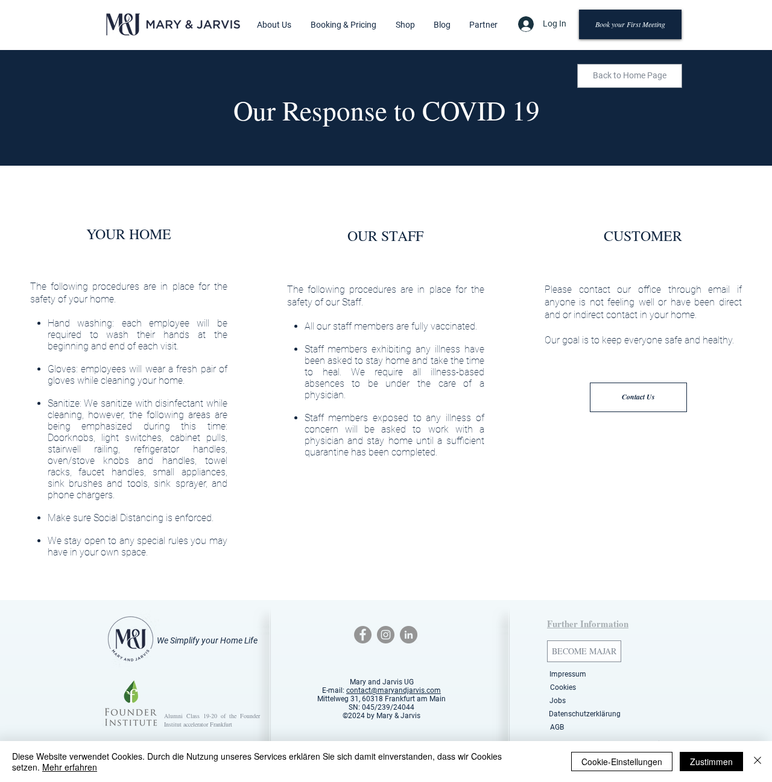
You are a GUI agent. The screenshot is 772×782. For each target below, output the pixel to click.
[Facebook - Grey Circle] (363, 634)
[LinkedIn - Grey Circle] (408, 634)
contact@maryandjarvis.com (393, 690)
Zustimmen (711, 761)
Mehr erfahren (69, 767)
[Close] (757, 761)
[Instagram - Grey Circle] (385, 634)
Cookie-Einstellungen (621, 761)
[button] (274, 25)
